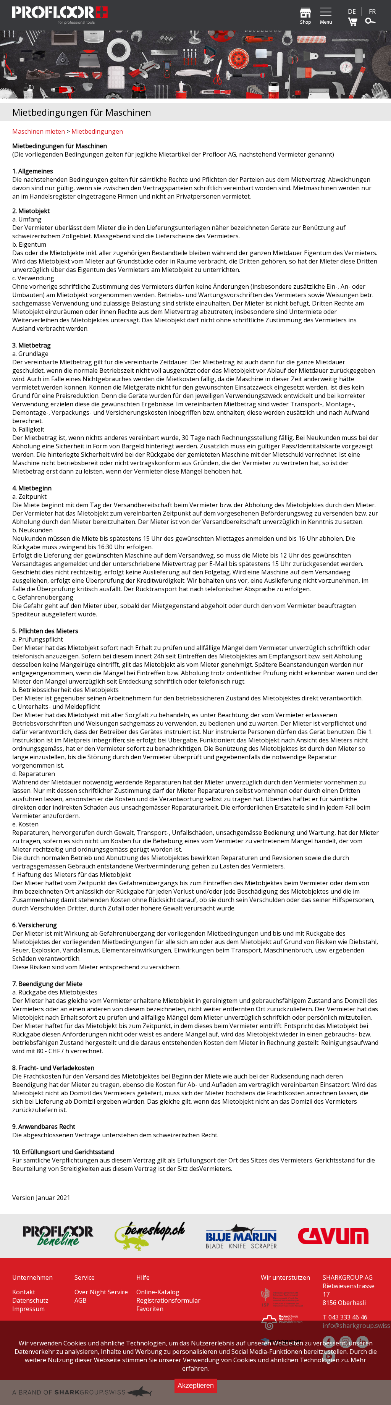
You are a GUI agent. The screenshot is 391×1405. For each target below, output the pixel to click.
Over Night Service (101, 1292)
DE (352, 11)
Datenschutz (30, 1300)
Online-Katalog (157, 1292)
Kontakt (23, 1292)
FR (372, 11)
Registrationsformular (168, 1300)
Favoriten (149, 1309)
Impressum (28, 1309)
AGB (80, 1300)
